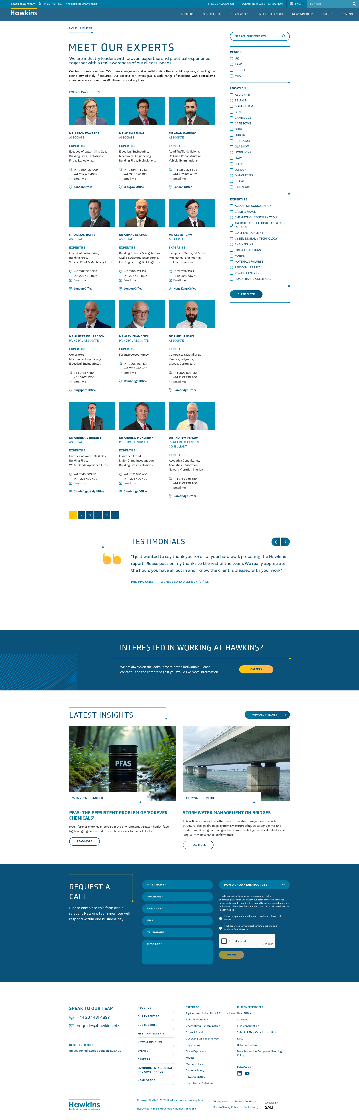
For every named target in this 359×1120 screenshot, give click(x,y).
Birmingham (244, 106)
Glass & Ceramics (180, 364)
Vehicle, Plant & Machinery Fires (90, 262)
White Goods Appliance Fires (88, 465)
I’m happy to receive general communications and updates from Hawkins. (250, 928)
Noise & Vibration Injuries (186, 469)
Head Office (146, 1080)
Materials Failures (249, 262)
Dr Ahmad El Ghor (133, 235)
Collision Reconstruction (185, 156)
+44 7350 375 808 (185, 170)
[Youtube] (247, 1073)
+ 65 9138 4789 (84, 373)
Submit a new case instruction (256, 1032)
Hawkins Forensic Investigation (185, 1100)
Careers (144, 1059)
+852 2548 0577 (184, 276)
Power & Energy (247, 273)
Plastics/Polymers (181, 359)
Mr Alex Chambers (133, 336)
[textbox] (254, 884)
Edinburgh (243, 141)
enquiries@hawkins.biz (84, 4)
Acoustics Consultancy (184, 460)
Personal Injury (247, 267)
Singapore (80, 390)
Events (143, 1051)
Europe (240, 70)
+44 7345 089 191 (85, 474)
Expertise (77, 145)
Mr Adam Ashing (131, 133)
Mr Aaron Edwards (84, 133)
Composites (177, 355)
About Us (144, 1008)
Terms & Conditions (246, 1101)
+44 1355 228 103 (135, 174)
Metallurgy (193, 355)
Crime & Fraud (245, 212)
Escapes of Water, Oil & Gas (87, 151)
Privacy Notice (226, 910)
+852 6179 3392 (183, 271)
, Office (89, 491)
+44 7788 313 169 (135, 271)
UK (237, 58)
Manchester (244, 175)
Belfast (240, 100)
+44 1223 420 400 (135, 368)
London (79, 187)
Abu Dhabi (242, 95)
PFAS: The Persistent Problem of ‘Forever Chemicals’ (118, 815)
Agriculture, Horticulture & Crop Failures (210, 1013)
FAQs (240, 1038)
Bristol (240, 112)
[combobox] (254, 884)
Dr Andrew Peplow (184, 438)
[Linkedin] (239, 1073)
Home (73, 28)
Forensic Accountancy (134, 355)
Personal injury (195, 1070)
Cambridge (131, 381)
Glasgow (129, 187)
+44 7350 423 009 (86, 170)
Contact (242, 1019)
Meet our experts (151, 1033)
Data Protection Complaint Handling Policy (259, 1053)
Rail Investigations (181, 262)
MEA (238, 76)
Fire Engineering (130, 262)
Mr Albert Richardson (86, 336)
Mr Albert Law (180, 235)
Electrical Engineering (133, 151)
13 (106, 515)
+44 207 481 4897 (52, 4)
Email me (80, 179)
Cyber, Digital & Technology (256, 239)
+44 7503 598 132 (185, 373)
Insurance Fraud (130, 456)
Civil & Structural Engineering (138, 258)
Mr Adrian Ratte (82, 235)
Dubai (239, 129)
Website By (271, 1102)
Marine (240, 256)
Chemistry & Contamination (256, 217)
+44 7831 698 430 (135, 474)
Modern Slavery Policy (225, 1107)
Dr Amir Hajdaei (181, 336)
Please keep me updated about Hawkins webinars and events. (252, 918)
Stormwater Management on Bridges (227, 812)
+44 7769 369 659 (185, 479)
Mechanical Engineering (135, 156)
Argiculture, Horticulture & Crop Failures (260, 225)
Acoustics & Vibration (183, 465)
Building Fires (78, 156)
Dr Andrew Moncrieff (136, 438)
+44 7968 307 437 (135, 364)
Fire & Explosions (80, 160)
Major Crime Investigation (136, 460)
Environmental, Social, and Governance (156, 1070)
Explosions (95, 156)
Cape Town (243, 123)
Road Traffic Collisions (184, 151)
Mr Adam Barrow (182, 133)
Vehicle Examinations (183, 160)
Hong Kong (181, 288)
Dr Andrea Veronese (85, 438)
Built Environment (249, 233)
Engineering (244, 244)
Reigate (240, 181)
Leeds (239, 164)
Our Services (147, 1025)
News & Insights (150, 1042)
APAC (238, 64)
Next (115, 515)
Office (83, 187)
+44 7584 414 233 (135, 170)
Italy (92, 491)
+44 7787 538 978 (85, 271)
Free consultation (248, 1026)
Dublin (240, 135)
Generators (77, 355)
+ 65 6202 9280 (84, 377)
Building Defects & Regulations (139, 253)
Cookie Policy (251, 1107)
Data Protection (247, 1045)
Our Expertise (148, 1016)
